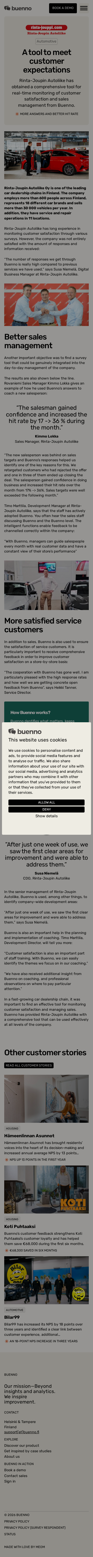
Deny (46, 809)
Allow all (46, 802)
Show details (46, 816)
